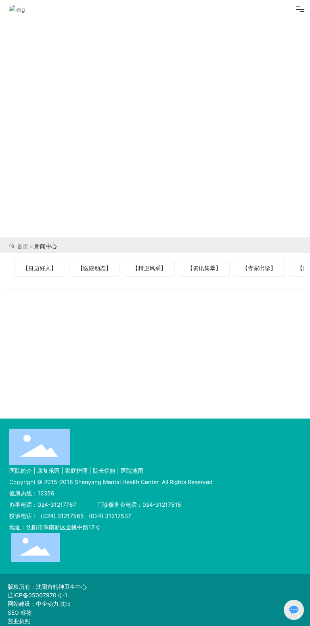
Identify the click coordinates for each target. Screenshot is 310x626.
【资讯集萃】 (204, 267)
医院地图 (132, 470)
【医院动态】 (94, 267)
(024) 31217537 (109, 515)
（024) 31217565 (61, 515)
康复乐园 (48, 470)
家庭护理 (76, 470)
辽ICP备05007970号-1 (37, 595)
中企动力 (47, 603)
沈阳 (65, 604)
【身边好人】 (40, 267)
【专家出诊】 (259, 267)
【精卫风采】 (149, 267)
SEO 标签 (20, 612)
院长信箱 (104, 470)
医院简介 (20, 470)
